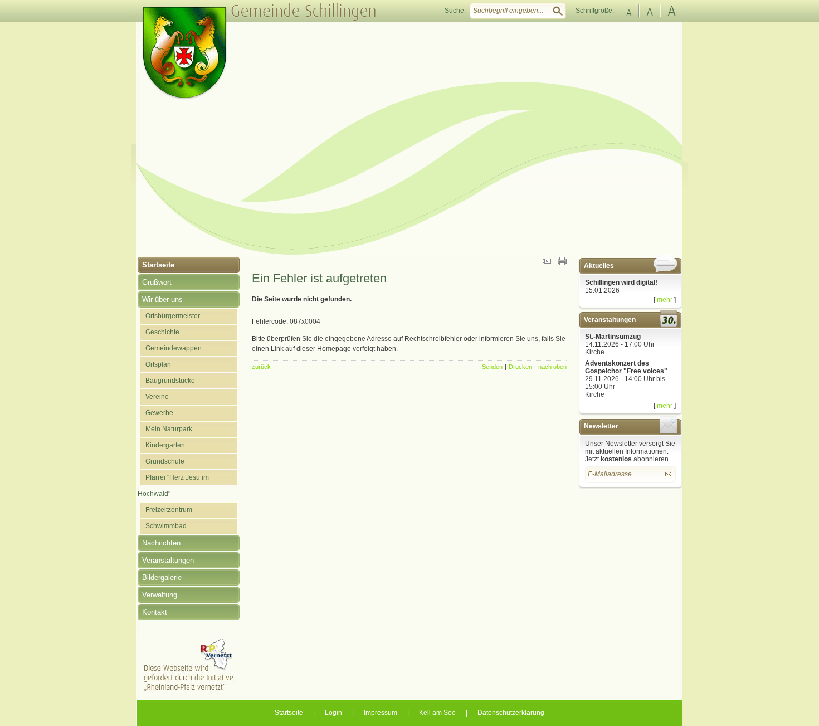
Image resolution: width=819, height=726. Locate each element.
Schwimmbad (166, 526)
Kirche (594, 352)
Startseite (158, 265)
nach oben (552, 366)
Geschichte (162, 332)
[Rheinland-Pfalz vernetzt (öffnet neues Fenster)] (189, 689)
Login (333, 713)
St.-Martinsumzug (613, 336)
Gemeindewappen (173, 348)
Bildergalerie (162, 577)
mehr (664, 300)
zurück (261, 366)
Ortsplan (158, 364)
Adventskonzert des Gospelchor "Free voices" (626, 367)
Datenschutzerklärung (510, 713)
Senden (492, 366)
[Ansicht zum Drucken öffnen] (562, 263)
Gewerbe (159, 413)
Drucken (520, 366)
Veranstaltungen (168, 560)
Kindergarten (165, 445)
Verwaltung (159, 595)
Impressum (380, 713)
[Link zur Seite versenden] (546, 263)
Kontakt (154, 612)
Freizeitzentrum (168, 510)
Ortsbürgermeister (172, 316)
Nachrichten (161, 543)
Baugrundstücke (170, 380)
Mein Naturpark (168, 429)
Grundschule (164, 461)
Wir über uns (162, 299)
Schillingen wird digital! (621, 282)
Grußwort (157, 282)
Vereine (157, 397)
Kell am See (437, 713)
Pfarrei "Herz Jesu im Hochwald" (173, 486)
